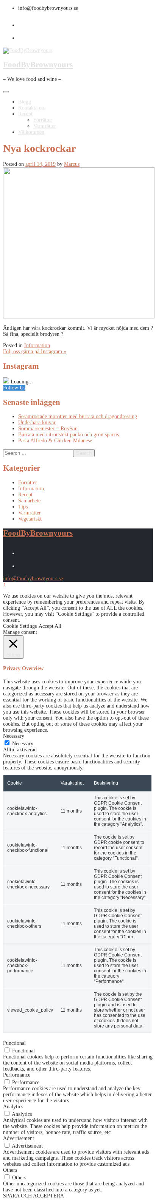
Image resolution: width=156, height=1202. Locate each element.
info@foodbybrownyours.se (33, 578)
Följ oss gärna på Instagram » (34, 351)
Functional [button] (14, 1043)
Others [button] (10, 1170)
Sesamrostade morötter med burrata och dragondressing (77, 416)
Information (37, 345)
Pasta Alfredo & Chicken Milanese (55, 440)
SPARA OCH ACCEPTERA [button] (33, 1196)
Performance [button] (16, 1075)
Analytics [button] (13, 1106)
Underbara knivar (37, 422)
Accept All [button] (50, 626)
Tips (23, 507)
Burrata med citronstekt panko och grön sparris (68, 434)
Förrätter (42, 120)
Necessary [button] (13, 736)
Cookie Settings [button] (20, 626)
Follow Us (14, 388)
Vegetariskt (30, 519)
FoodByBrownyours (38, 64)
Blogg (24, 102)
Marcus (72, 164)
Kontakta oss (31, 108)
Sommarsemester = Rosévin (48, 428)
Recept (25, 114)
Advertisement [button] (18, 1138)
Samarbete (29, 501)
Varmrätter (44, 126)
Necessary (22, 743)
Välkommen (31, 132)
